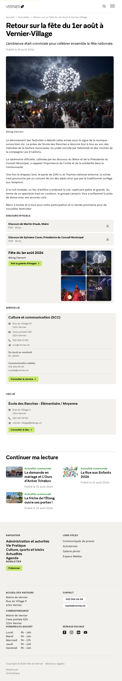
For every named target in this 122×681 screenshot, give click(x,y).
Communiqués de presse (78, 541)
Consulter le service (22, 379)
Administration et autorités (27, 541)
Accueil (10, 17)
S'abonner (14, 568)
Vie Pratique (16, 545)
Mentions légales (55, 663)
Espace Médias (72, 556)
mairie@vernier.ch (75, 605)
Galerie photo (71, 551)
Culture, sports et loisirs (25, 549)
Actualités (23, 17)
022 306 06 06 (74, 599)
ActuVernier (70, 546)
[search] (104, 6)
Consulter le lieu (20, 429)
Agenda (12, 558)
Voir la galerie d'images (24, 263)
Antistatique (13, 673)
